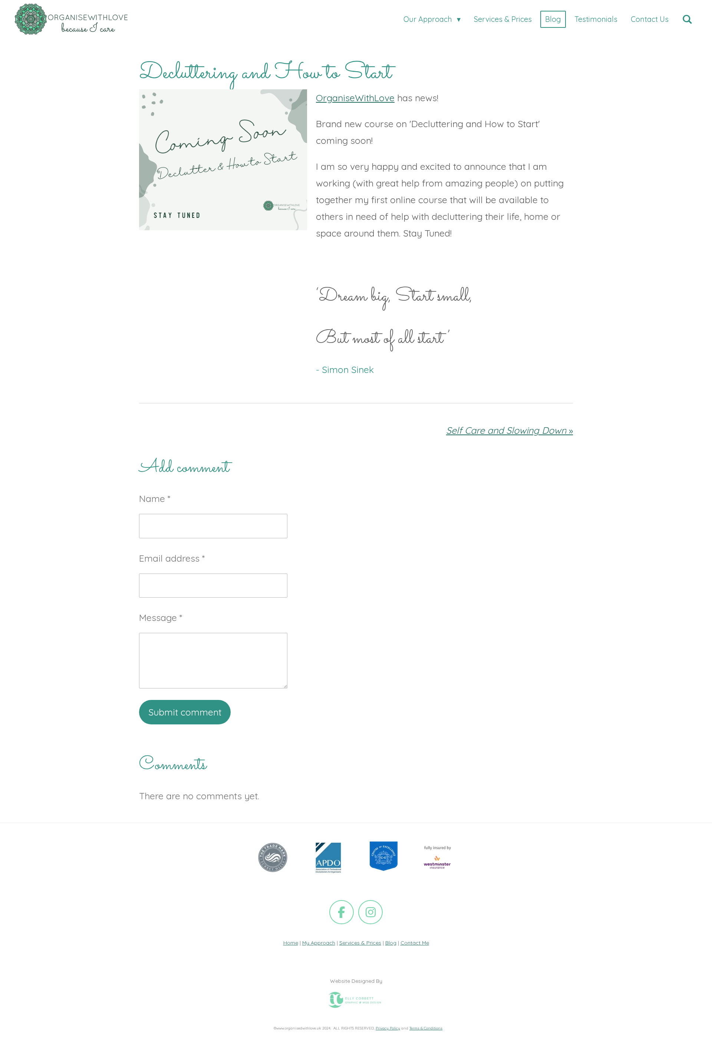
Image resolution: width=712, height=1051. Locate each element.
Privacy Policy (388, 1028)
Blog (390, 942)
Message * (160, 617)
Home (290, 942)
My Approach (318, 942)
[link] (355, 97)
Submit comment (184, 712)
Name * (155, 498)
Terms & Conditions (425, 1028)
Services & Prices (360, 942)
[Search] (687, 19)
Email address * (172, 558)
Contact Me (414, 942)
